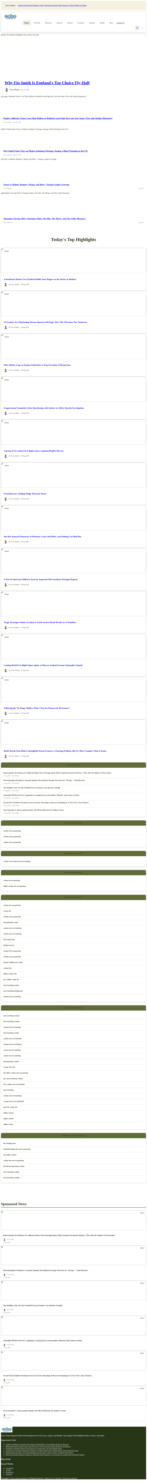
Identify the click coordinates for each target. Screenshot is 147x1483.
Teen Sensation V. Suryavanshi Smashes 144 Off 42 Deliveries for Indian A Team (33, 810)
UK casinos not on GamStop (14, 1084)
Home (27, 23)
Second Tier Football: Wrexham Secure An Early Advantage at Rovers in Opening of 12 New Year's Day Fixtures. (46, 802)
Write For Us (49, 1478)
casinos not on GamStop (12, 928)
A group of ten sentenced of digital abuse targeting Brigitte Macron (34, 451)
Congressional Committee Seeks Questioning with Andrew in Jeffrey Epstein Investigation (44, 408)
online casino (8, 1124)
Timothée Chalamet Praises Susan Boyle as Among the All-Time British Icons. (34, 1449)
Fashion (70, 23)
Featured (81, 23)
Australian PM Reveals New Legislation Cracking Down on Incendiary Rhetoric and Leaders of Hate (41, 795)
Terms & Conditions (69, 1478)
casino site (7, 911)
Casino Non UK (9, 1067)
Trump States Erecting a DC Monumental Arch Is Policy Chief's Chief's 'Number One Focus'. (39, 1453)
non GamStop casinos (11, 1016)
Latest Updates (10, 5)
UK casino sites (9, 939)
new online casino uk (11, 979)
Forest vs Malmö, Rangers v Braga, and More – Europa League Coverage (36, 184)
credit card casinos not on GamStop (16, 861)
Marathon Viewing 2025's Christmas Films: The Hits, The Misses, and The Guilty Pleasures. (45, 218)
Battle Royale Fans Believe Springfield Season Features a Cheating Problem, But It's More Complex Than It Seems (55, 751)
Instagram (9, 1472)
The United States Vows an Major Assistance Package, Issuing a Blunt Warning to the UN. (45, 151)
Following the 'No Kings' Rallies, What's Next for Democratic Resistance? (36, 708)
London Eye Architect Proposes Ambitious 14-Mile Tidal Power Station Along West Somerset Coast (42, 1451)
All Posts (37, 23)
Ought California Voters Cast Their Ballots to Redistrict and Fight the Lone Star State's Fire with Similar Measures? (58, 118)
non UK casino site (10, 1107)
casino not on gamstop (11, 880)
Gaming (92, 23)
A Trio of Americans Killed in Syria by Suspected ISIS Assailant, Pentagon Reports (41, 579)
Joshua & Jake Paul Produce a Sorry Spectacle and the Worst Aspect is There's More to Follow (52, 5)
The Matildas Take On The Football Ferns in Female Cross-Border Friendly (31, 788)
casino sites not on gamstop (13, 1160)
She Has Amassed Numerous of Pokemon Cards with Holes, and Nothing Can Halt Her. (43, 536)
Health (102, 23)
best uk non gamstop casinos (14, 1166)
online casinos (8, 1113)
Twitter (8, 1470)
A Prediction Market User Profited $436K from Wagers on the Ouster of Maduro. (40, 279)
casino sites (7, 968)
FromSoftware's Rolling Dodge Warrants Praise (25, 494)
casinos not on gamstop (12, 831)
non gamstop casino (10, 922)
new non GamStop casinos (13, 1078)
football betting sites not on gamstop (16, 1149)
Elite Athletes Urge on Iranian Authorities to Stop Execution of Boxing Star (37, 365)
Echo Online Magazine (19, 1478)
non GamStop (8, 1090)
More (111, 23)
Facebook (9, 1468)
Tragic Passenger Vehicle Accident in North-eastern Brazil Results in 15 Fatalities (40, 622)
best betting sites (9, 1143)
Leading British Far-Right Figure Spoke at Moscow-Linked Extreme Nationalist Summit (43, 665)
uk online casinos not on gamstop (15, 1073)
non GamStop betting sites (13, 991)
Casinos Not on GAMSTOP (13, 1101)
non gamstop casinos (11, 1061)
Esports (59, 23)
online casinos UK (10, 974)
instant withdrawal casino (13, 962)
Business (48, 23)
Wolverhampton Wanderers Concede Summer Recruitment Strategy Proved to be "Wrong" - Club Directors (44, 780)
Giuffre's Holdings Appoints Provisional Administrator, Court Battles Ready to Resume (37, 1444)
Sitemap (58, 1478)
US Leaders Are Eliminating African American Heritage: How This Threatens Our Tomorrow (45, 322)
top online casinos (10, 1155)
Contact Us (120, 23)
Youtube (9, 1474)
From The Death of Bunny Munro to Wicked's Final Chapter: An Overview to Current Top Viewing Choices (45, 1455)
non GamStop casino (11, 985)
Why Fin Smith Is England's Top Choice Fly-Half (47, 83)
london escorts (8, 945)
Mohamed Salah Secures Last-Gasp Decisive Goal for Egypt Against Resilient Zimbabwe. (38, 1446)
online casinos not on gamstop (14, 886)
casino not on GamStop (12, 997)
